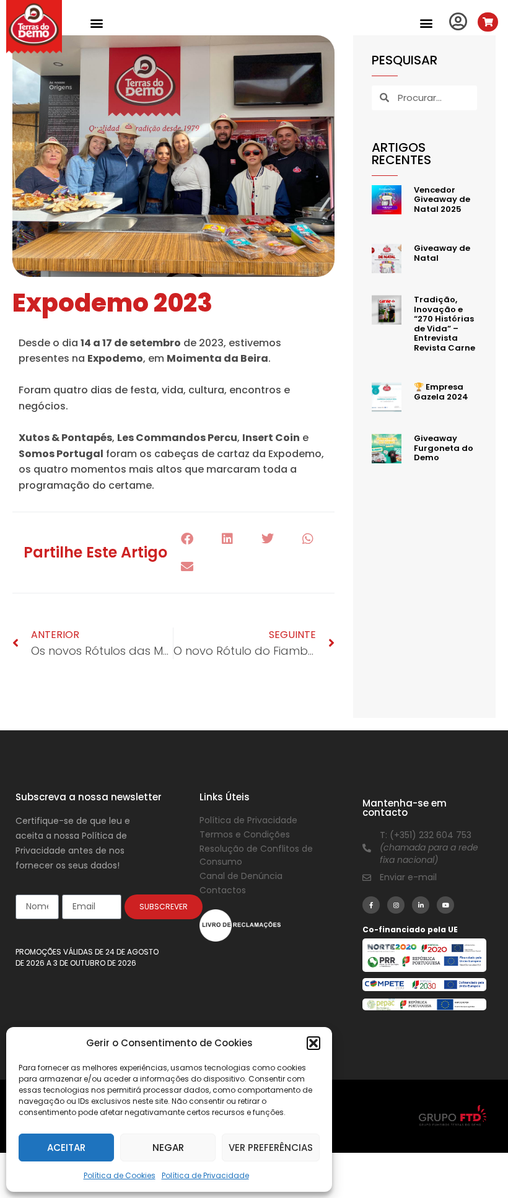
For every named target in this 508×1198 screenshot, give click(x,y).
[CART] (488, 22)
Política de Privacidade (205, 1175)
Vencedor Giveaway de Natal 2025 (442, 199)
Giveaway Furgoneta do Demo (443, 447)
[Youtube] (445, 905)
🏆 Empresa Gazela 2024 (441, 392)
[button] (313, 1043)
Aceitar (66, 1147)
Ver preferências (271, 1147)
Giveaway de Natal (442, 253)
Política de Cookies (119, 1175)
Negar (168, 1147)
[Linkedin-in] (420, 905)
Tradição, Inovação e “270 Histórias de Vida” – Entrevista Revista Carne (444, 324)
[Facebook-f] (371, 905)
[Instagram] (396, 905)
